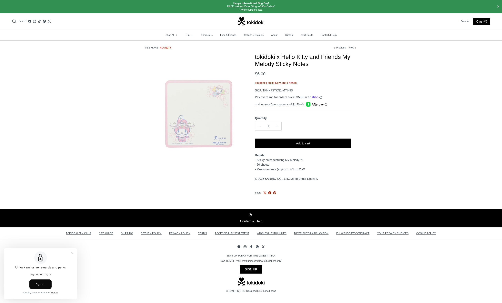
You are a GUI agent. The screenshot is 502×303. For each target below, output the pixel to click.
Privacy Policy (179, 233)
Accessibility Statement (232, 233)
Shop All (171, 35)
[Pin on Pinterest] (274, 192)
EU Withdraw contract (352, 233)
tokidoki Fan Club (78, 233)
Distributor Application (311, 233)
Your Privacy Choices (392, 233)
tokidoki (233, 291)
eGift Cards (307, 35)
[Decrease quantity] (258, 126)
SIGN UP (251, 269)
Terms (202, 233)
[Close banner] (498, 7)
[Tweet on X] (264, 192)
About (274, 35)
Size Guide (106, 233)
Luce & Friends (228, 35)
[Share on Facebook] (269, 192)
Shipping (127, 233)
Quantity (261, 118)
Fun (189, 35)
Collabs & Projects (254, 35)
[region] (251, 6)
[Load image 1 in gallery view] (198, 113)
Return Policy (151, 233)
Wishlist (289, 35)
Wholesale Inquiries (271, 233)
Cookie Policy (426, 233)
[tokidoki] (251, 21)
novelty (165, 47)
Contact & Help (329, 35)
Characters (207, 35)
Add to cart (303, 143)
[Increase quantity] (278, 126)
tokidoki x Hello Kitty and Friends (276, 82)
